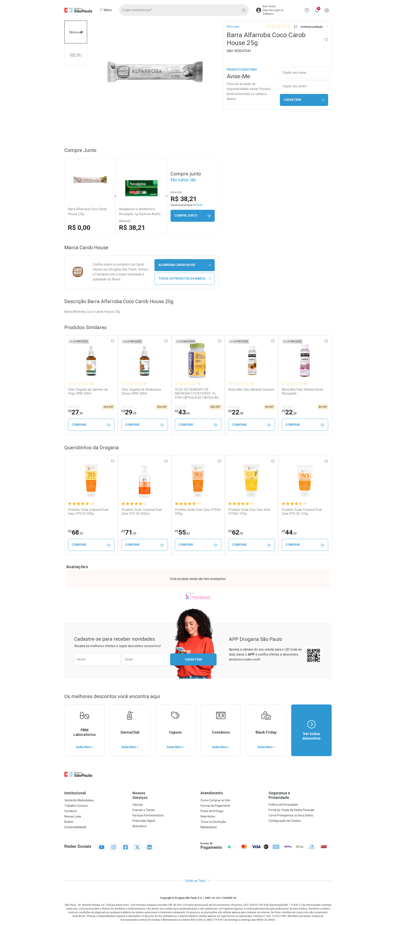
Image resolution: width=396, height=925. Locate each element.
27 (75, 412)
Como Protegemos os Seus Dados (291, 815)
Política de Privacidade (283, 804)
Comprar (79, 424)
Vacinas (137, 804)
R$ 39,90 (127, 407)
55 (182, 532)
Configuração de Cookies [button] (285, 820)
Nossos (139, 795)
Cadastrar (292, 99)
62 (235, 532)
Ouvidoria (70, 811)
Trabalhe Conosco (76, 805)
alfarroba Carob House (176, 265)
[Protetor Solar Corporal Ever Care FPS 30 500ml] (144, 480)
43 (182, 412)
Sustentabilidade (75, 827)
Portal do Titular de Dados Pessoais (292, 810)
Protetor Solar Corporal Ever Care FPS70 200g (88, 512)
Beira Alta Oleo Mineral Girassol (251, 389)
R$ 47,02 (124, 221)
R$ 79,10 (180, 407)
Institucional (75, 793)
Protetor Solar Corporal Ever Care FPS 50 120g (302, 512)
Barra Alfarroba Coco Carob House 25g (87, 211)
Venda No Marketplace (79, 800)
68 (75, 532)
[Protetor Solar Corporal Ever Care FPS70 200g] (91, 480)
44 (289, 532)
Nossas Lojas (72, 816)
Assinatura (139, 826)
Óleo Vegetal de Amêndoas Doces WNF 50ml (141, 391)
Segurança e (279, 795)
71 (128, 532)
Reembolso (207, 816)
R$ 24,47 (234, 407)
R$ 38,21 (132, 227)
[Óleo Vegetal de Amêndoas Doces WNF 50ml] (144, 360)
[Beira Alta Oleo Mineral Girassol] (251, 360)
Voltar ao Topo (195, 881)
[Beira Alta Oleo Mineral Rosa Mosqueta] (305, 360)
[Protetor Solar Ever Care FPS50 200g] (198, 480)
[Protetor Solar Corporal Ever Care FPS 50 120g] (305, 480)
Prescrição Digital (143, 820)
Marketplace (208, 827)
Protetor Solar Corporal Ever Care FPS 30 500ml (141, 512)
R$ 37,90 (73, 407)
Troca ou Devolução (213, 821)
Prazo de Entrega (211, 811)
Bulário (68, 821)
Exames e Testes (143, 810)
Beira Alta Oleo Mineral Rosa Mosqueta (302, 391)
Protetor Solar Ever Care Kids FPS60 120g (249, 512)
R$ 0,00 (79, 227)
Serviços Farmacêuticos (148, 815)
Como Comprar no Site (215, 800)
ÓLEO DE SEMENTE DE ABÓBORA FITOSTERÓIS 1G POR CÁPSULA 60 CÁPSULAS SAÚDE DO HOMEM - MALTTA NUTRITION (197, 394)
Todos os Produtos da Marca (181, 278)
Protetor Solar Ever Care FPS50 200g (197, 512)
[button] (75, 32)
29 (128, 412)
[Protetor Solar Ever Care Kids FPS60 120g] (251, 480)
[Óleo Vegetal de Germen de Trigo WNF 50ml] (91, 360)
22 (235, 412)
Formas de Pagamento (215, 805)
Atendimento (211, 793)
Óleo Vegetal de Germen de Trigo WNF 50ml (88, 391)
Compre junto (185, 215)
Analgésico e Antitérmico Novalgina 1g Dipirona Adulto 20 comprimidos (140, 212)
